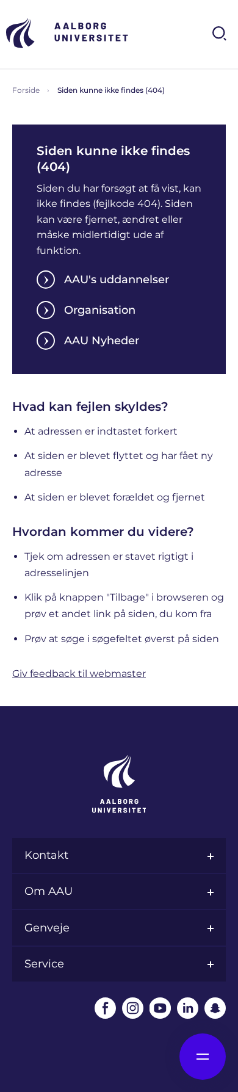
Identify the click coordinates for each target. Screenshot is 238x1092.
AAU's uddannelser (116, 279)
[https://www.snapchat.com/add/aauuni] (215, 1008)
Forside (26, 90)
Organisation (99, 310)
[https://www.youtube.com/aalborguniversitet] (160, 1008)
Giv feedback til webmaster (79, 673)
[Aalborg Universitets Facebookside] (105, 1008)
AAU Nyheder (101, 340)
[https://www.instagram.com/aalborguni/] (132, 1008)
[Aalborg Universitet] (67, 33)
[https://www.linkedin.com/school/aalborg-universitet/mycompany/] (187, 1008)
